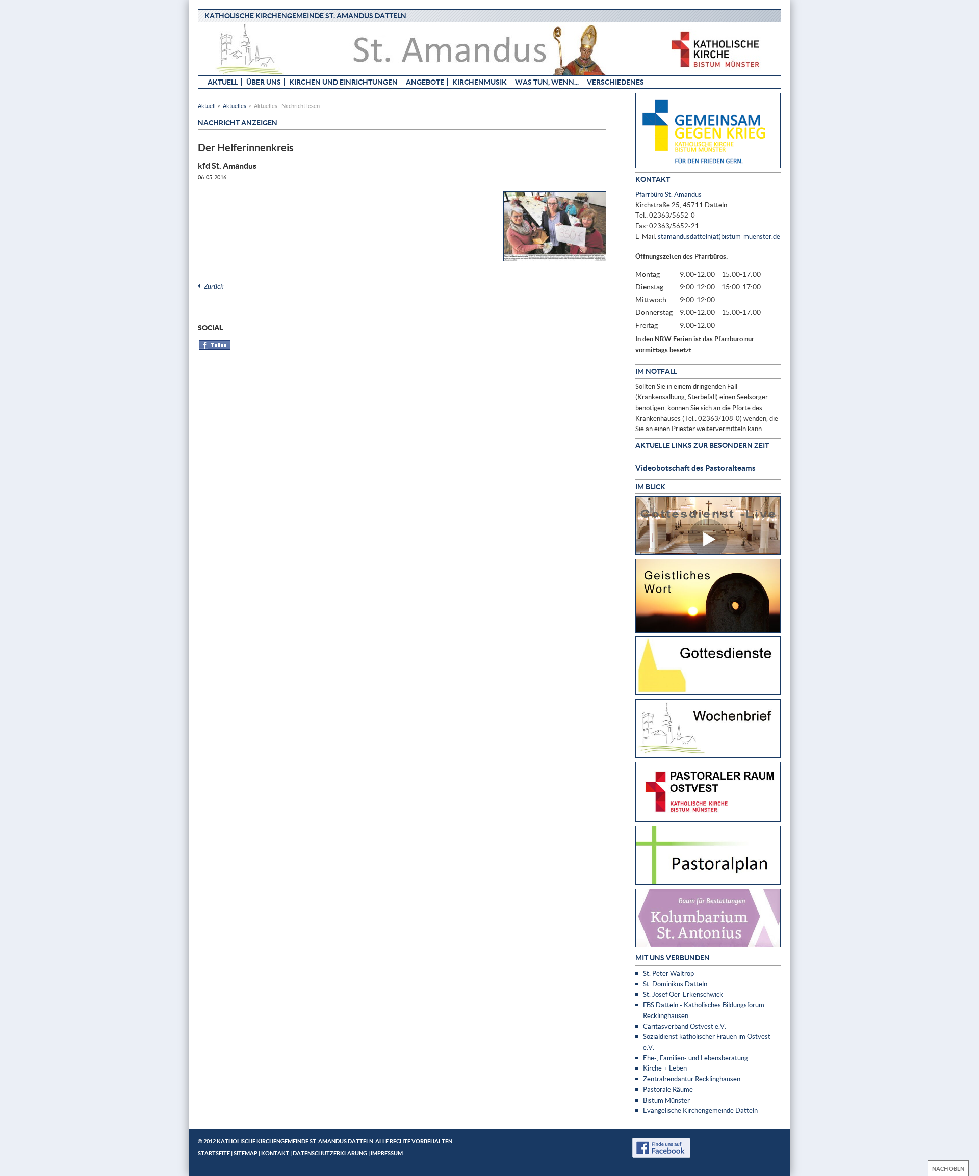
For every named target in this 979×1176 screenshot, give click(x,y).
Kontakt (275, 1153)
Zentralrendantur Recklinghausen (691, 1079)
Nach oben (948, 1168)
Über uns (263, 81)
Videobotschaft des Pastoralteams (695, 467)
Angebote (425, 81)
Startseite (214, 1153)
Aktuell (223, 81)
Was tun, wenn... (547, 81)
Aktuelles (234, 105)
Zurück (213, 286)
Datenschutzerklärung (330, 1153)
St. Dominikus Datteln (675, 984)
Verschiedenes (615, 81)
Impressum (387, 1153)
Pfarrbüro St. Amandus (668, 194)
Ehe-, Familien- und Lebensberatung (695, 1058)
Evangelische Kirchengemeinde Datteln (700, 1110)
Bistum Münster (666, 1100)
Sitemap (245, 1153)
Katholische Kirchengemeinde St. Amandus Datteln (305, 15)
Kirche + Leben (665, 1068)
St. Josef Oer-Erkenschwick (683, 994)
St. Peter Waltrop (668, 973)
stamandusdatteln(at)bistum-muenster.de (719, 236)
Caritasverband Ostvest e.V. (684, 1026)
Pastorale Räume (668, 1089)
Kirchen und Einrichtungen (343, 81)
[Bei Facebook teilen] (215, 347)
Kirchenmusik (479, 81)
